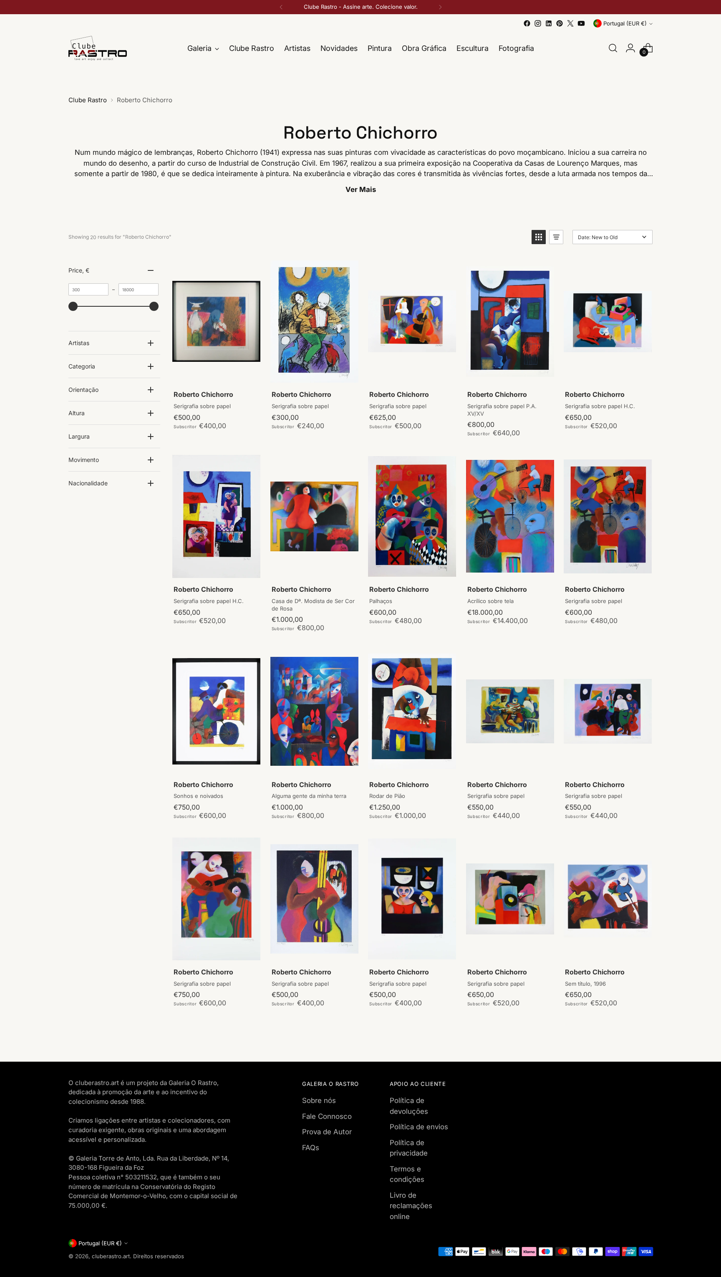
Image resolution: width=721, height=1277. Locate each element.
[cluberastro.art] (97, 48)
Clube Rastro (87, 100)
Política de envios (419, 1127)
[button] (539, 237)
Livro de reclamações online (411, 1206)
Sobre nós (319, 1100)
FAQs (310, 1147)
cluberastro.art (111, 1256)
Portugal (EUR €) (625, 23)
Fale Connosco (327, 1116)
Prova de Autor (327, 1132)
